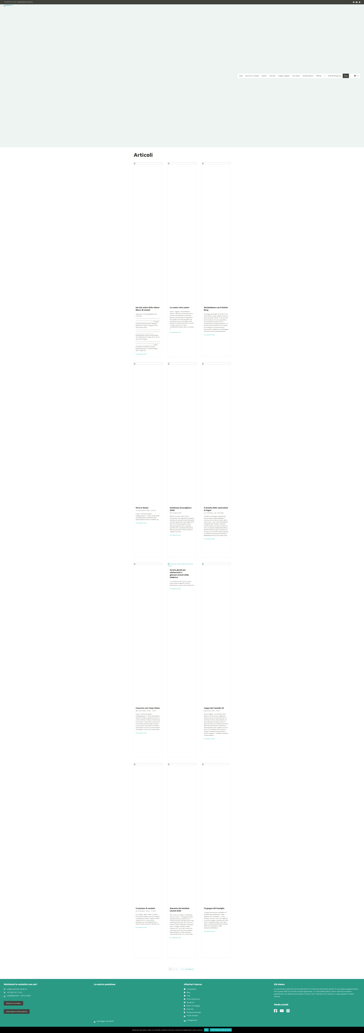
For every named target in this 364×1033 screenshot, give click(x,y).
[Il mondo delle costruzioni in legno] (216, 433)
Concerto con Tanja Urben (148, 708)
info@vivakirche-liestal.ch (25, 2)
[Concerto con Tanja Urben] (148, 634)
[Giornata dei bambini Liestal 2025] (182, 834)
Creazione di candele (145, 908)
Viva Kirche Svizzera (295, 991)
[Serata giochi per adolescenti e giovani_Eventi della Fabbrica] (182, 565)
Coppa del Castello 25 (214, 708)
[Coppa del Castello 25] (216, 634)
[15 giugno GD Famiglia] (215, 834)
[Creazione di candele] (148, 834)
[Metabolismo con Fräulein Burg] (216, 233)
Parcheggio (101, 1021)
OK (206, 1030)
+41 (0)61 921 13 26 (10, 2)
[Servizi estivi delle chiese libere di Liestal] (148, 233)
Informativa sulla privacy (221, 1030)
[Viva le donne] (148, 433)
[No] (362, 1030)
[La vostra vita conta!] (182, 233)
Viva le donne (142, 508)
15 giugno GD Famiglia (214, 908)
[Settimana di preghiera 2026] (182, 433)
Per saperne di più (141, 354)
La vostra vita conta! (179, 307)
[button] (358, 75)
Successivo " (190, 969)
